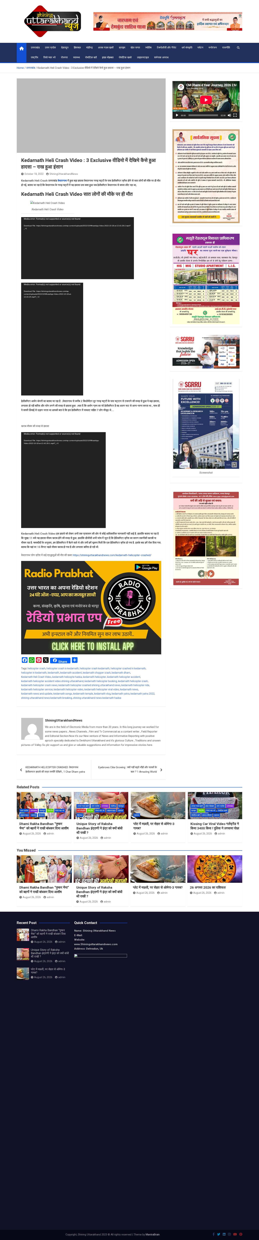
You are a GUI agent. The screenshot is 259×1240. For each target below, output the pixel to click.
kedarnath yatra (121, 693)
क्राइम (122, 47)
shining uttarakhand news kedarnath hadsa (97, 697)
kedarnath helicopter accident (123, 677)
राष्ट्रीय (34, 57)
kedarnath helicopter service (37, 689)
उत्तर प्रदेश (50, 47)
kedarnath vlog (102, 693)
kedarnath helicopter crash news (39, 685)
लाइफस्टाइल (143, 57)
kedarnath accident (71, 672)
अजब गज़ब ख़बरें (106, 47)
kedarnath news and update (36, 693)
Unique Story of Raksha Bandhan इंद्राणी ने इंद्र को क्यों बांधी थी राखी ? (99, 828)
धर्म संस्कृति (187, 47)
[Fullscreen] (235, 115)
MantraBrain (153, 1234)
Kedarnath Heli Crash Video (36, 677)
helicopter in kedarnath (34, 672)
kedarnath (53, 672)
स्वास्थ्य (76, 57)
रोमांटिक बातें (91, 57)
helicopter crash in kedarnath (63, 668)
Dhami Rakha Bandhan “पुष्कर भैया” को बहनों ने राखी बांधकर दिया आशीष (44, 826)
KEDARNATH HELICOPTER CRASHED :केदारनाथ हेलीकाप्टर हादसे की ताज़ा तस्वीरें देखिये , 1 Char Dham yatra (55, 770)
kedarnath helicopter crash (133, 681)
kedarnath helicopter (94, 677)
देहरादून (65, 47)
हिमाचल (77, 47)
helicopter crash (36, 668)
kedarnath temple (83, 693)
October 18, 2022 (34, 174)
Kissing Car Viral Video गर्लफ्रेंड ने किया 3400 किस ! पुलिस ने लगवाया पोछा (214, 826)
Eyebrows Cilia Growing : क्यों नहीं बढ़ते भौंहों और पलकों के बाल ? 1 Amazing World (127, 770)
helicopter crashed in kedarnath (128, 668)
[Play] (177, 115)
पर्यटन (200, 47)
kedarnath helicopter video (68, 689)
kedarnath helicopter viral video (101, 689)
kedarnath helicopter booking (101, 681)
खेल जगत (135, 47)
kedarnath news (129, 689)
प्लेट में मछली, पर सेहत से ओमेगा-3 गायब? (158, 887)
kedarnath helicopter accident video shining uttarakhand (52, 681)
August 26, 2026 (32, 833)
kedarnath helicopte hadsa (67, 677)
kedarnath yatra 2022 (143, 693)
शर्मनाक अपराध (161, 57)
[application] (77, 248)
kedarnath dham (121, 672)
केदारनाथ (62, 180)
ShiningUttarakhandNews (64, 174)
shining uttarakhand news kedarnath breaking (46, 697)
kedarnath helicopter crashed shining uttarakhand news (89, 685)
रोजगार (64, 57)
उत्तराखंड (35, 47)
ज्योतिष (148, 47)
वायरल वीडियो (206, 815)
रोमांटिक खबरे (125, 57)
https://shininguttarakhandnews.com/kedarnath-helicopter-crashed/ (112, 555)
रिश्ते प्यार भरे (49, 57)
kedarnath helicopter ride (135, 685)
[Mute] (229, 115)
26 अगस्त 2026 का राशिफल (208, 887)
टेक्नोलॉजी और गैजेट (166, 47)
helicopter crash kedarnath (95, 668)
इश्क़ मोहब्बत (107, 57)
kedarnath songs (62, 693)
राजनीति (226, 47)
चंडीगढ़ (89, 47)
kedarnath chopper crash (97, 672)
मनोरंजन (213, 47)
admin (50, 833)
